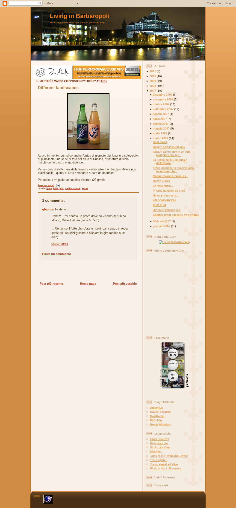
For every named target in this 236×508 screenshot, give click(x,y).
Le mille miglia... (163, 185)
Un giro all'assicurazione (169, 146)
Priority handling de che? (169, 190)
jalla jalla (58, 188)
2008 (153, 85)
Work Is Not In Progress (165, 468)
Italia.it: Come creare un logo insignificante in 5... (171, 153)
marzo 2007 (160, 138)
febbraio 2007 (162, 221)
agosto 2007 (161, 113)
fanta (49, 188)
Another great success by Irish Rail (176, 214)
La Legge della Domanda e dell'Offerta (170, 161)
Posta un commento (56, 254)
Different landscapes (58, 87)
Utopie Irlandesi (160, 424)
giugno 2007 (161, 123)
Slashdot (156, 451)
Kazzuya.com (159, 443)
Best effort (160, 142)
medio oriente (72, 188)
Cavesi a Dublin (160, 411)
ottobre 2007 (161, 104)
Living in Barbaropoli (79, 15)
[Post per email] (57, 185)
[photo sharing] (88, 148)
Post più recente (51, 283)
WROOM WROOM (164, 200)
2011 (153, 71)
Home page (88, 283)
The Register (158, 460)
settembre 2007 (163, 109)
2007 (153, 90)
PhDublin (156, 420)
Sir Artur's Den (160, 447)
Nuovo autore (162, 180)
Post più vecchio (125, 283)
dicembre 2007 (162, 94)
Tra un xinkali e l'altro (164, 464)
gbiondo (48, 209)
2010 (153, 76)
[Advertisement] (87, 271)
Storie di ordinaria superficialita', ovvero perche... (174, 169)
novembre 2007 (163, 99)
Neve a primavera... (165, 195)
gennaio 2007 (161, 226)
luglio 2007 (160, 118)
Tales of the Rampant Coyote (169, 455)
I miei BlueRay (159, 439)
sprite (85, 188)
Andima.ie (156, 407)
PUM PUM (159, 205)
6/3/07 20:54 (59, 244)
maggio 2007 (161, 128)
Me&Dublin (157, 416)
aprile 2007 (160, 133)
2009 (153, 80)
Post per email (46, 185)
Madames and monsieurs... (170, 176)
